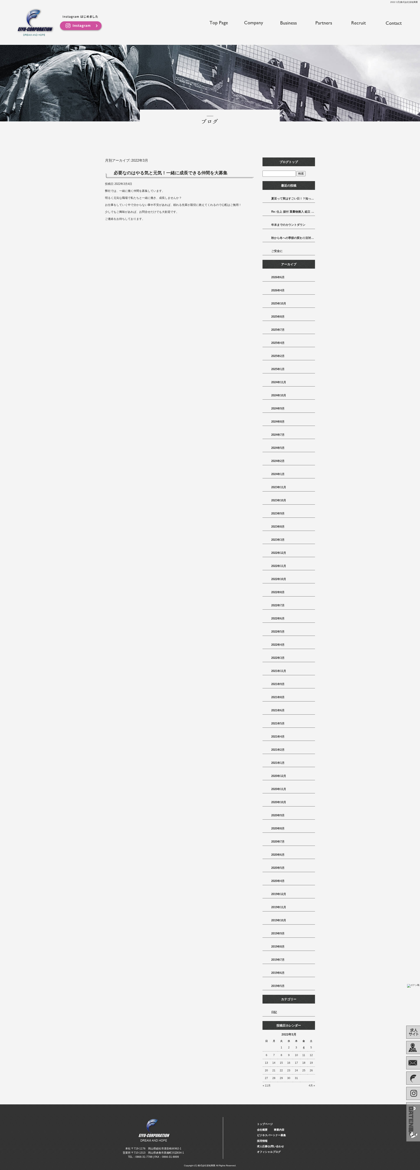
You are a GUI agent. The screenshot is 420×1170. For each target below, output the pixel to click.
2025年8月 (278, 316)
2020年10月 (278, 802)
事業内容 (288, 23)
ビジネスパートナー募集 (323, 23)
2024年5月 (278, 447)
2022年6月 (278, 618)
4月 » (312, 1085)
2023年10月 (278, 500)
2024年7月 (278, 434)
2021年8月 (278, 697)
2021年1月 (278, 762)
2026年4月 (278, 290)
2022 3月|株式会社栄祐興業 (404, 2)
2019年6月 (278, 972)
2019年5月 (278, 986)
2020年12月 (278, 776)
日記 (274, 1012)
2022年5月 (278, 631)
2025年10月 (278, 303)
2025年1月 (278, 369)
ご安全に (277, 251)
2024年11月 (278, 382)
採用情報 (358, 23)
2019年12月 (278, 894)
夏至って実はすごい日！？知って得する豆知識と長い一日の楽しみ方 (293, 198)
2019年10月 (278, 920)
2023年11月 (278, 487)
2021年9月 (278, 684)
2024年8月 (278, 421)
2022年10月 (278, 579)
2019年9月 (278, 933)
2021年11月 (278, 671)
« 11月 (267, 1085)
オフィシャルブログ (269, 1151)
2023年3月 (278, 539)
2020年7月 (278, 841)
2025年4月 (278, 343)
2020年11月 (278, 789)
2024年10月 (278, 395)
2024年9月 (278, 408)
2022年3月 (278, 657)
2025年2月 (278, 356)
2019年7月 (278, 959)
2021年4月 (278, 736)
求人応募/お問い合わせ (393, 23)
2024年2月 (278, 461)
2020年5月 (278, 867)
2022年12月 (278, 552)
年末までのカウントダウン (288, 224)
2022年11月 (278, 566)
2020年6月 (278, 854)
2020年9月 (278, 815)
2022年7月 (278, 605)
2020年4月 (278, 881)
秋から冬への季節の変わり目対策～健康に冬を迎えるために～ (293, 238)
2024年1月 (278, 474)
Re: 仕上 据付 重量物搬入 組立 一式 (293, 211)
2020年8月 (278, 828)
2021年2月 (278, 749)
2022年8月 (278, 592)
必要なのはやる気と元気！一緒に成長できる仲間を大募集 (171, 172)
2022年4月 (278, 644)
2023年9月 (278, 513)
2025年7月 (278, 329)
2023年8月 (278, 526)
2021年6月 (278, 710)
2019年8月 (278, 946)
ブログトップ (289, 162)
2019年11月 (278, 907)
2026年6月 (278, 277)
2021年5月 (278, 723)
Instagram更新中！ (81, 23)
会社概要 (253, 23)
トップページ (218, 23)
